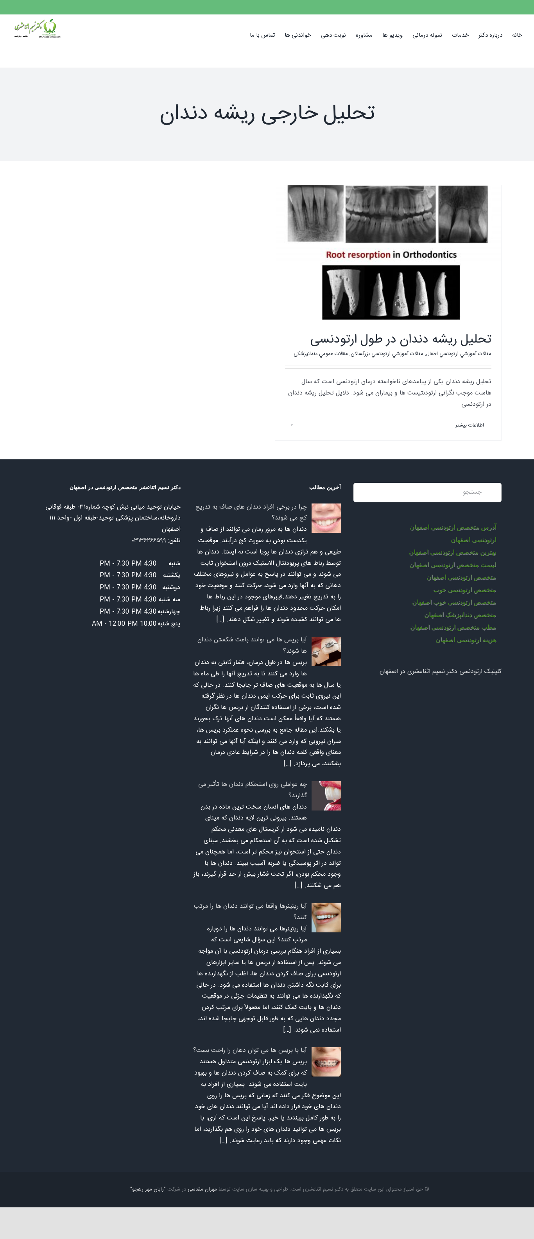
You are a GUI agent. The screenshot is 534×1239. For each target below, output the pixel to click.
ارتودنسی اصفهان (473, 539)
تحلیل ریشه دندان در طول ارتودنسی (400, 340)
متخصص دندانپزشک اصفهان (460, 614)
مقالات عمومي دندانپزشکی (321, 354)
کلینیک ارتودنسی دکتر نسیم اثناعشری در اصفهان (441, 671)
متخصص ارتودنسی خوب (464, 589)
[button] (237, 34)
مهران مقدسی (202, 1189)
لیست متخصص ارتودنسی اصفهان (452, 564)
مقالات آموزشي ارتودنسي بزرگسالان (387, 354)
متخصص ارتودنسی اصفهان (461, 577)
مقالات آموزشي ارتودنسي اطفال (458, 354)
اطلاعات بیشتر (470, 425)
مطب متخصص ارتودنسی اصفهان (453, 627)
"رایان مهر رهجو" (148, 1189)
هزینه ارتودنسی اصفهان (465, 639)
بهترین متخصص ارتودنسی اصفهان (452, 552)
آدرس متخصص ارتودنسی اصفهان (453, 527)
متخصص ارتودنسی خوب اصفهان (454, 602)
